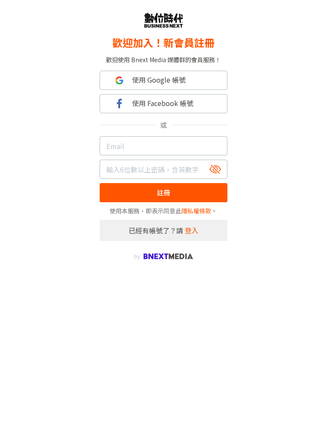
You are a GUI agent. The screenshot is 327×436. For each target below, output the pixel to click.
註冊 (163, 192)
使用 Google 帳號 (159, 80)
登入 (191, 230)
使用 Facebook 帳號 (162, 103)
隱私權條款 (196, 211)
